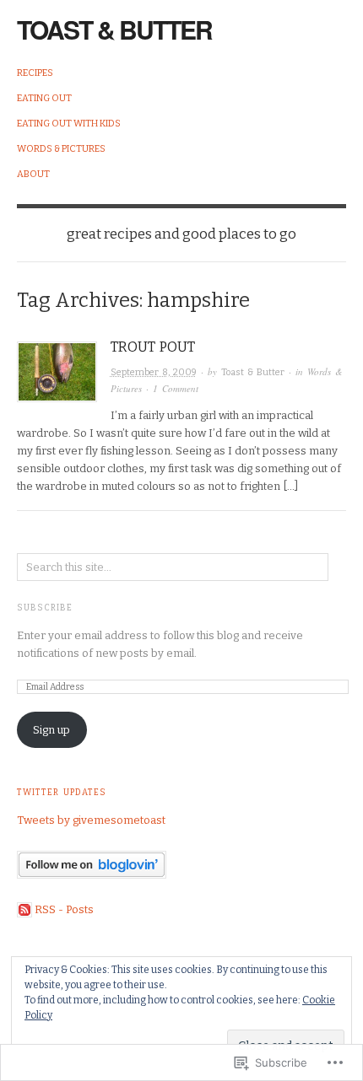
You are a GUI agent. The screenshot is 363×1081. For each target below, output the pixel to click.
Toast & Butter (114, 29)
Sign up (51, 729)
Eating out (44, 98)
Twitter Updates (61, 793)
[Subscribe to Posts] (24, 909)
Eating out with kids (69, 123)
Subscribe (45, 608)
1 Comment (175, 388)
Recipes (35, 72)
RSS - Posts (64, 909)
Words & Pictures (61, 148)
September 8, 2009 (154, 372)
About (33, 174)
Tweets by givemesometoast (91, 820)
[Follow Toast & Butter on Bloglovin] (91, 864)
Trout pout (153, 347)
